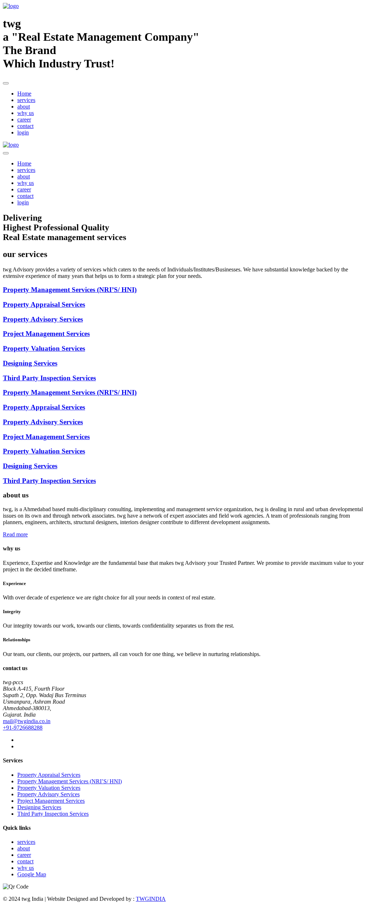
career (24, 119)
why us (25, 113)
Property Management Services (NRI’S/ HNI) (69, 781)
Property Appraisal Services (48, 775)
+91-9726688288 (23, 728)
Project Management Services (51, 801)
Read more (15, 534)
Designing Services (39, 807)
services (26, 100)
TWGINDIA (151, 899)
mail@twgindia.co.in (26, 721)
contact (25, 126)
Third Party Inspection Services (53, 814)
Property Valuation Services (48, 788)
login (23, 132)
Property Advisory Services (48, 794)
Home (24, 93)
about (23, 106)
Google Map (31, 874)
